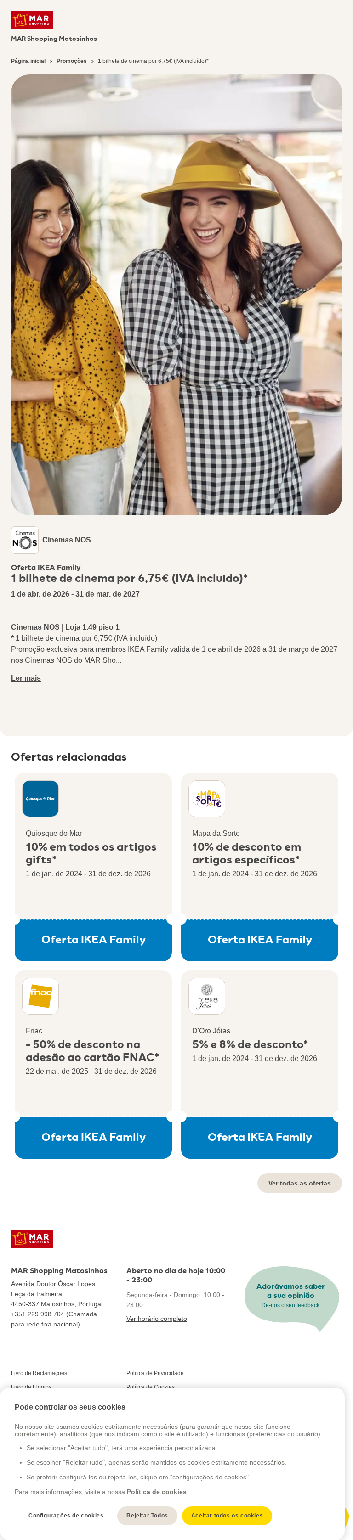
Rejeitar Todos (147, 1515)
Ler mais (26, 678)
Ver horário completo (156, 1318)
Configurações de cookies (65, 1515)
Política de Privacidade (155, 1373)
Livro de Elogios (31, 1387)
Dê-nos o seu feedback (290, 1305)
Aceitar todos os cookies (227, 1515)
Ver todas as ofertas (299, 1183)
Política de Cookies (150, 1387)
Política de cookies (157, 1491)
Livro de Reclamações (39, 1373)
